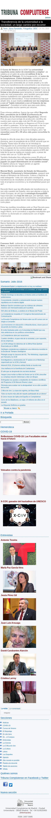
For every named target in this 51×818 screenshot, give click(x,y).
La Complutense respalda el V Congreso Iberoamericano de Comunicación (23, 315)
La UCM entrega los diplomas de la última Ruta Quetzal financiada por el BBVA (21, 345)
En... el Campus (8, 737)
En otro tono (7, 734)
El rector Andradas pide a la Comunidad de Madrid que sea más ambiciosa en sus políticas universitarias (23, 331)
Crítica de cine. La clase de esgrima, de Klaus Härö (20, 391)
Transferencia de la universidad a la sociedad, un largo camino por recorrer (24, 291)
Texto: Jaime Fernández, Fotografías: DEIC (20, 29)
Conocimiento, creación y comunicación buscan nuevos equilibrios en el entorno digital (21, 301)
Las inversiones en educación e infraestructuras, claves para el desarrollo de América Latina (24, 326)
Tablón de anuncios (10, 766)
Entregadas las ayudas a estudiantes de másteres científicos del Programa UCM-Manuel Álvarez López (23, 381)
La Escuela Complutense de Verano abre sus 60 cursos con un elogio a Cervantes (24, 320)
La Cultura (6, 749)
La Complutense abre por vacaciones (15, 335)
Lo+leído (4, 709)
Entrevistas (7, 535)
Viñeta (5, 769)
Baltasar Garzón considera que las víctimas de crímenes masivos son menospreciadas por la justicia (22, 307)
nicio (48, 17)
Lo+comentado (14, 709)
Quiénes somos (9, 773)
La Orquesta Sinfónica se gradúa (13, 405)
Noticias (6, 723)
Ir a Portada (7, 412)
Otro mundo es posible (11, 760)
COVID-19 (6, 431)
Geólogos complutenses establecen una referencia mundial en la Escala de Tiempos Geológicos (24, 350)
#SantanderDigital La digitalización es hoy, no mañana (21, 286)
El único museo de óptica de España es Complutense (21, 397)
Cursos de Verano (9, 728)
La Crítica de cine (9, 746)
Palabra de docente (10, 763)
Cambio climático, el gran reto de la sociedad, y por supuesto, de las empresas (24, 340)
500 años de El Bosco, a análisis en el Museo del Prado (21, 311)
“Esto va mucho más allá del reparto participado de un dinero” (24, 394)
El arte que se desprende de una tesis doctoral (18, 371)
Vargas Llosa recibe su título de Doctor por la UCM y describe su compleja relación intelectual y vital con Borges (23, 376)
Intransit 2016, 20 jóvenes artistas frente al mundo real (21, 365)
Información (25, 812)
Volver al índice (10, 408)
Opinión (6, 757)
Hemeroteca (7, 427)
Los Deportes (8, 754)
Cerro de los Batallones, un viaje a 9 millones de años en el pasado (23, 401)
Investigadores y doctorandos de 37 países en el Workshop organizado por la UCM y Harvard (23, 361)
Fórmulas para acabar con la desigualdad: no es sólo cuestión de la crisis (24, 386)
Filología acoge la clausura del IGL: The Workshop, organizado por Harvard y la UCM (24, 356)
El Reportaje (7, 731)
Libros (5, 752)
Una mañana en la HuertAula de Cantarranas (18, 368)
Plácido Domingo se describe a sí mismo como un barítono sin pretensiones (24, 296)
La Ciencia (7, 743)
